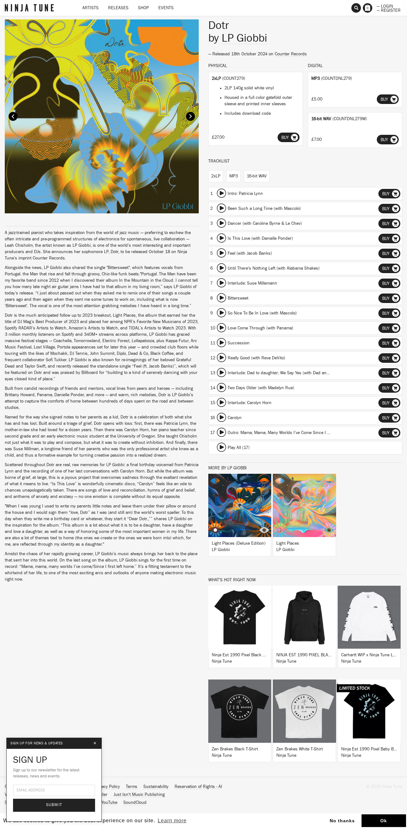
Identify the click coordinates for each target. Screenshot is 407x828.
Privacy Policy (107, 786)
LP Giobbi (244, 38)
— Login (385, 5)
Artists (90, 8)
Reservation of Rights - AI (198, 786)
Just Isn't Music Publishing (139, 794)
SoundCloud (135, 802)
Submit (54, 805)
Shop (143, 8)
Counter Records (291, 54)
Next (190, 116)
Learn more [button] (172, 820)
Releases (118, 8)
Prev (13, 116)
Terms (131, 786)
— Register (389, 9)
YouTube (109, 802)
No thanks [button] (342, 820)
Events (166, 8)
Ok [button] (383, 820)
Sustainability (156, 786)
